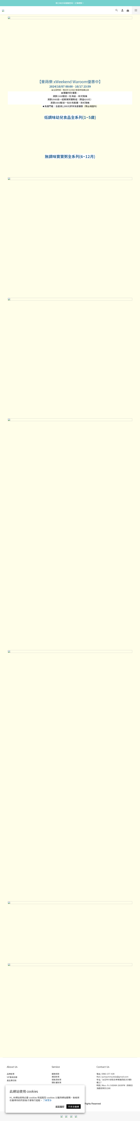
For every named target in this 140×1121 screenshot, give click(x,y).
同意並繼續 (73, 1106)
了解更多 (47, 1100)
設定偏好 (60, 1106)
